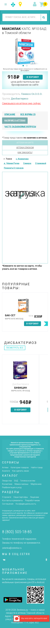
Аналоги (6, 471)
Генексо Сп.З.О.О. (31, 93)
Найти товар (37, 467)
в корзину (33, 77)
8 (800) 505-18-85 (17, 531)
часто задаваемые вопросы (20, 126)
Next (46, 51)
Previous (4, 51)
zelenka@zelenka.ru (12, 548)
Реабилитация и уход (11, 487)
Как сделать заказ (20, 471)
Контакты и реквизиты (12, 500)
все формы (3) (28, 114)
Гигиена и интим (27, 481)
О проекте (6, 497)
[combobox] (21, 17)
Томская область (21, 4)
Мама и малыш (21, 484)
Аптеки (5, 467)
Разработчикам (32, 500)
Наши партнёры (20, 497)
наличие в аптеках (14, 120)
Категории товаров (20, 467)
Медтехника (36, 484)
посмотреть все (14, 347)
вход (35, 4)
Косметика (7, 484)
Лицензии (34, 497)
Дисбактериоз (19, 98)
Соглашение (7, 504)
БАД (16, 481)
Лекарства (7, 481)
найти (44, 17)
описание (9, 114)
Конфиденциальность (26, 504)
